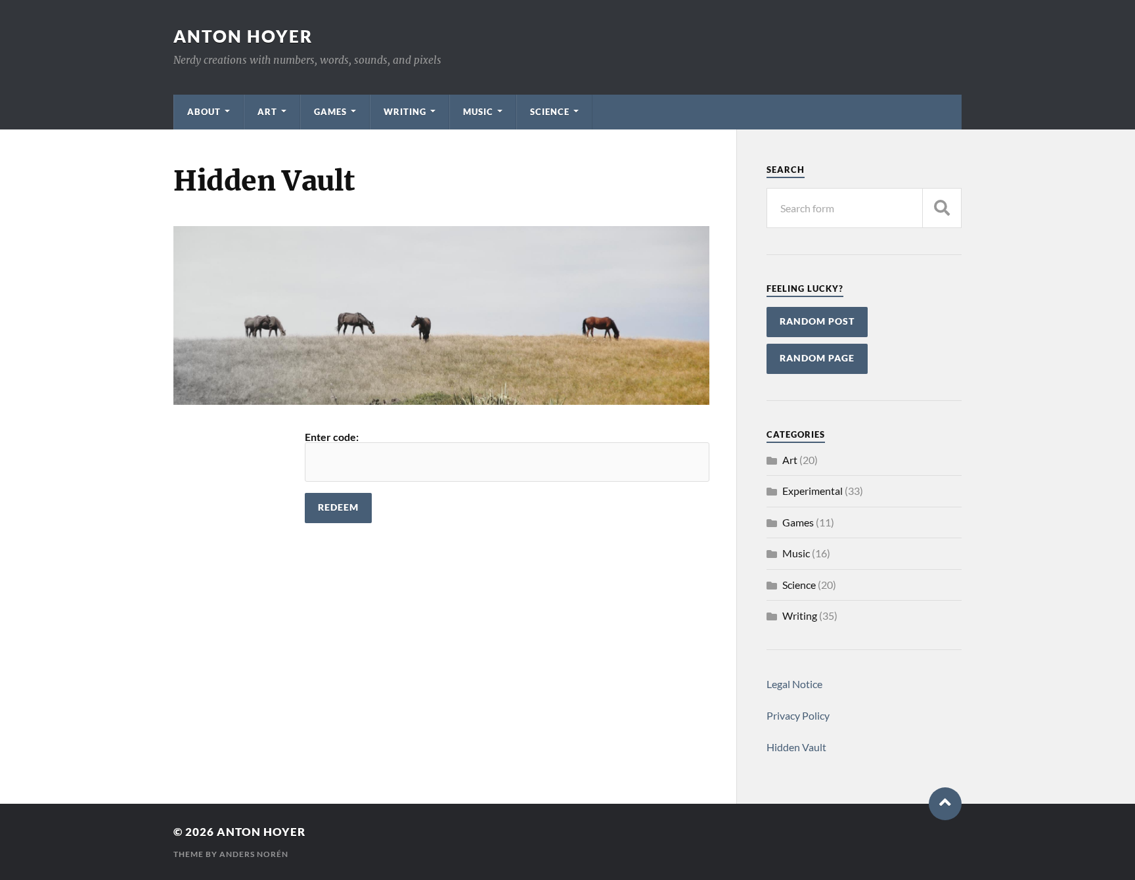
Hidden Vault (796, 747)
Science (549, 111)
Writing (405, 111)
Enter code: (332, 436)
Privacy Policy (798, 715)
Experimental (812, 490)
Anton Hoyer (243, 36)
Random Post (817, 321)
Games (330, 111)
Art (267, 111)
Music (478, 111)
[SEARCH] (942, 208)
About (204, 111)
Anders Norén (253, 854)
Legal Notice (794, 684)
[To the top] (945, 803)
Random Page (817, 358)
